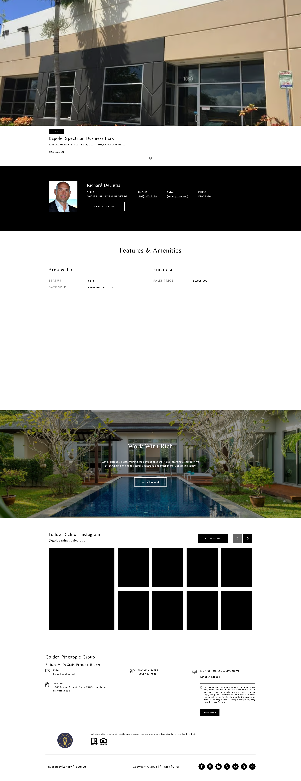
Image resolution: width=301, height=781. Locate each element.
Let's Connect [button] (150, 482)
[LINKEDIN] (218, 766)
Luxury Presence (74, 766)
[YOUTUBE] (235, 766)
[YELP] (252, 766)
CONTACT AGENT (105, 206)
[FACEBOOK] (201, 766)
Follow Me (213, 538)
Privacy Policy (216, 702)
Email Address (210, 676)
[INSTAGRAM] (210, 766)
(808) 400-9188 (147, 196)
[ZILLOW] (244, 766)
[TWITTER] (227, 766)
